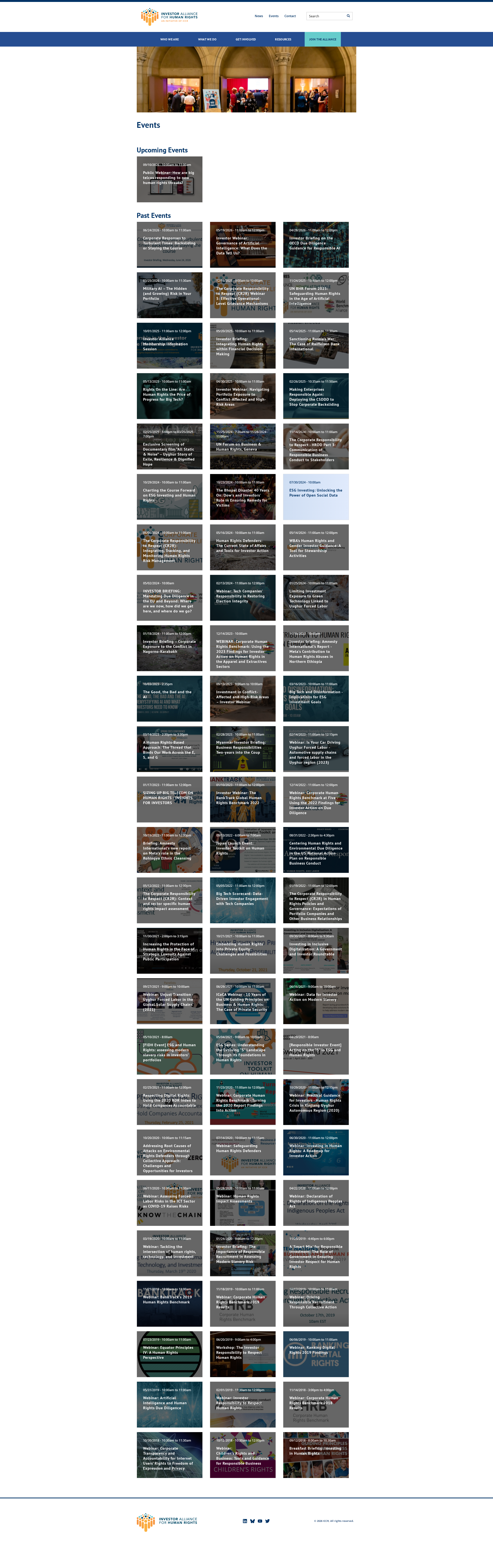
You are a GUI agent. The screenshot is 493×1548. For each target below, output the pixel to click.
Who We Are (169, 39)
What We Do (207, 39)
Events (274, 16)
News (259, 16)
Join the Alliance (322, 39)
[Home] (169, 17)
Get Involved (246, 39)
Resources (283, 39)
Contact (290, 16)
